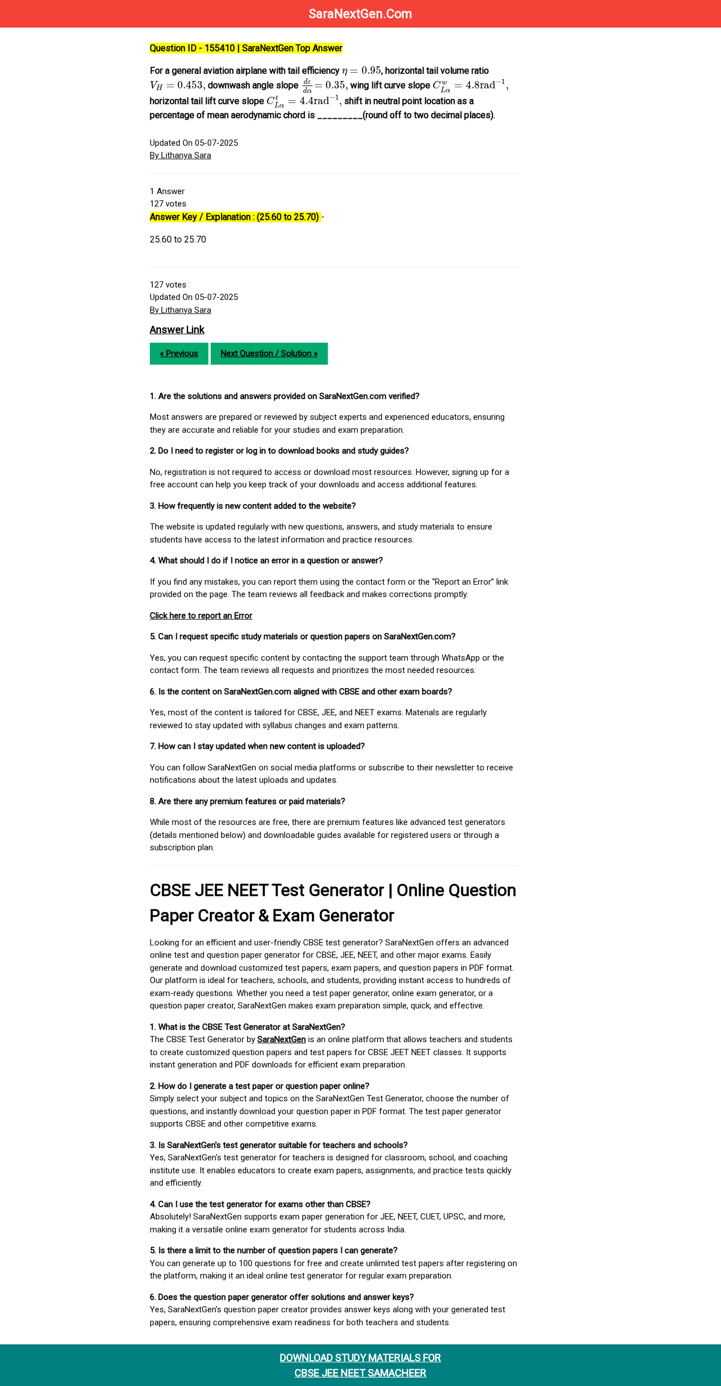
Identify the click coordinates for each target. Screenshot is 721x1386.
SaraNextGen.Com (360, 14)
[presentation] (361, 71)
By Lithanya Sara (180, 155)
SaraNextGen (281, 1039)
